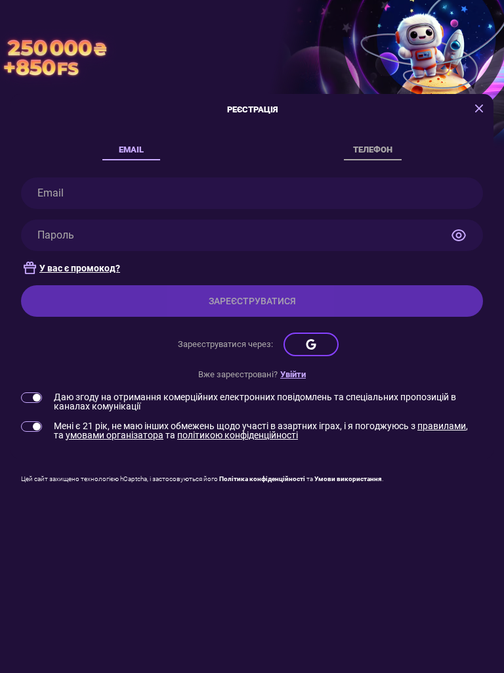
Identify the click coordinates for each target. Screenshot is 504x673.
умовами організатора (114, 435)
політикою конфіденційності (237, 435)
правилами (441, 426)
